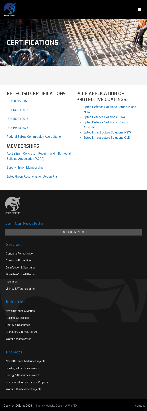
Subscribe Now (73, 232)
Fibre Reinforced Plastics (21, 274)
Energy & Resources (18, 324)
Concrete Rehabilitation (20, 253)
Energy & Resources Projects (23, 375)
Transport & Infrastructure (22, 331)
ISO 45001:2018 (18, 119)
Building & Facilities (17, 317)
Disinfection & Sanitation (21, 267)
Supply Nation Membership (25, 167)
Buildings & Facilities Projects (23, 368)
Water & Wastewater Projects (23, 389)
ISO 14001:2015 (18, 110)
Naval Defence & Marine (20, 310)
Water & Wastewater (18, 338)
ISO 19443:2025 (18, 128)
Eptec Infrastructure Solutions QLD (107, 137)
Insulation (12, 281)
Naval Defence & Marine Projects (25, 361)
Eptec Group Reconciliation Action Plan (32, 176)
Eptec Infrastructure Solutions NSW (107, 132)
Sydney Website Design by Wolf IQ (56, 405)
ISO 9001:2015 (17, 101)
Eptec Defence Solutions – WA (104, 117)
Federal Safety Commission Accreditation (34, 136)
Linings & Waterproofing (20, 288)
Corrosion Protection (18, 260)
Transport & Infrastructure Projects (27, 382)
